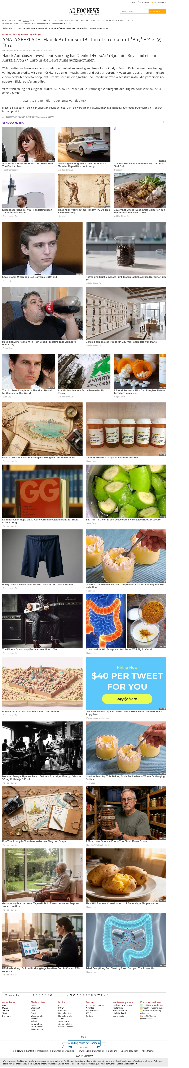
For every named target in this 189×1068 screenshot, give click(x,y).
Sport (33, 1013)
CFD (60, 1005)
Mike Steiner (148, 1050)
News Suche (155, 11)
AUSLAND (95, 20)
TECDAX (5, 1010)
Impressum (43, 1050)
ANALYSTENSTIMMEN (28, 24)
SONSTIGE (130, 20)
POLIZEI (104, 20)
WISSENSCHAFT (82, 20)
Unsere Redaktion (129, 1050)
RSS (154, 2)
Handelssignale (65, 1016)
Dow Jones (6, 1016)
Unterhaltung (37, 1024)
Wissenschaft (37, 1016)
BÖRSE (26, 20)
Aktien (61, 1018)
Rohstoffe (62, 1010)
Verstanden (129, 1063)
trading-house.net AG (122, 1005)
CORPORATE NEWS (43, 24)
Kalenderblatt (37, 1029)
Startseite (26, 28)
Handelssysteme (65, 1013)
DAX (4, 1005)
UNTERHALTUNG (66, 20)
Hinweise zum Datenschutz (91, 1050)
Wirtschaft (35, 1007)
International (37, 1026)
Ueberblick (44, 28)
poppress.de (118, 1016)
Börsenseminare (65, 1026)
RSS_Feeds (90, 1013)
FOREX (61, 1007)
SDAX (4, 1013)
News (20, 1050)
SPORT (55, 20)
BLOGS (132, 2)
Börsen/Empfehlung (11, 34)
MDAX (5, 1007)
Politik (33, 1010)
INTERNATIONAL (116, 20)
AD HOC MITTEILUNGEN (10, 24)
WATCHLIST (162, 2)
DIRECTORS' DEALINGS (59, 24)
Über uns (112, 1050)
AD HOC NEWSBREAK (95, 1005)
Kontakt (89, 1016)
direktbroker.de (120, 1013)
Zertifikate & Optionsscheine (65, 1022)
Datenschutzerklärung (63, 1050)
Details (120, 1063)
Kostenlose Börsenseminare (120, 1009)
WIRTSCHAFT (36, 20)
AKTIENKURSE (15, 20)
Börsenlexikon (12, 995)
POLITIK (46, 20)
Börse (34, 28)
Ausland (34, 1018)
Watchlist (90, 1007)
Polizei (34, 1021)
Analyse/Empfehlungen (31, 34)
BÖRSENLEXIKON (143, 2)
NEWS (5, 20)
